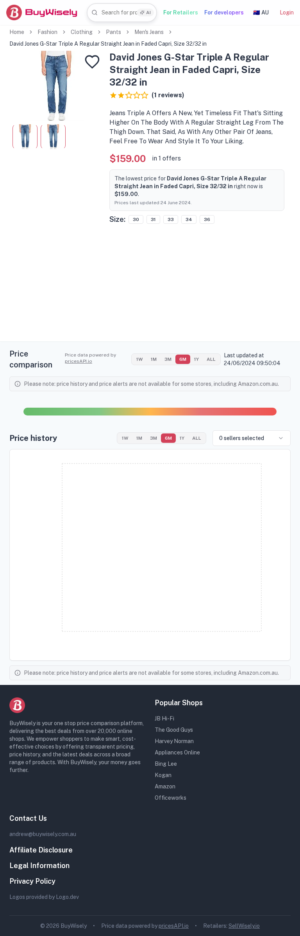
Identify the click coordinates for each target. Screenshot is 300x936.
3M (167, 359)
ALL (211, 359)
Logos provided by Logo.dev (44, 897)
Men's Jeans (149, 32)
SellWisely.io (244, 926)
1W (139, 359)
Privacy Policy (32, 881)
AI (148, 12)
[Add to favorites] (92, 62)
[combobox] (122, 12)
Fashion (47, 32)
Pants (113, 32)
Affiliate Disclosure (41, 850)
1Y (196, 359)
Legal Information (39, 865)
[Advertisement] (150, 286)
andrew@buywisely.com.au (42, 834)
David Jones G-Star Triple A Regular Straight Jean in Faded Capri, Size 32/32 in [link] (108, 44)
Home (16, 32)
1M (154, 359)
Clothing (82, 32)
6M (182, 359)
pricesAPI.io (78, 361)
